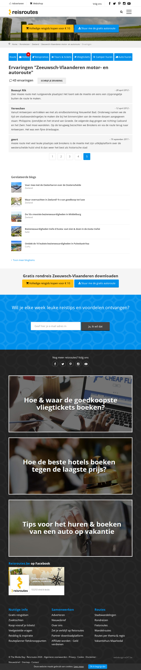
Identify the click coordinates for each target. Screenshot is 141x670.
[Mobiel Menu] (129, 12)
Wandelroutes (103, 630)
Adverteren (18, 3)
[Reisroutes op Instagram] (124, 3)
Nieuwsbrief (59, 620)
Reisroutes (23, 12)
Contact (35, 662)
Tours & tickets (62, 57)
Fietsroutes (101, 625)
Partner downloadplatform (67, 635)
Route (12, 57)
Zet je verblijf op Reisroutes (68, 630)
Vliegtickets (83, 57)
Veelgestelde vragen (20, 630)
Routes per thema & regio (110, 635)
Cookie (80, 657)
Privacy (72, 657)
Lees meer (79, 666)
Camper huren (104, 57)
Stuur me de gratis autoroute (98, 28)
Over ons (57, 625)
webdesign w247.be (122, 657)
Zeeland (35, 44)
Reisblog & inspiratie (21, 635)
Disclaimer (91, 657)
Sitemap (26, 662)
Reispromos (41, 57)
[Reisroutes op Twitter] (114, 3)
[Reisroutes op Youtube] (129, 3)
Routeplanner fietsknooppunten (27, 640)
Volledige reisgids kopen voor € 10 (49, 28)
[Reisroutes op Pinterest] (119, 3)
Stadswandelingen (105, 615)
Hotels (25, 56)
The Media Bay (18, 657)
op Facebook (29, 563)
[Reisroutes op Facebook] (109, 3)
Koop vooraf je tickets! (22, 625)
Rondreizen (25, 44)
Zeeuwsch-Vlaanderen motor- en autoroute (60, 44)
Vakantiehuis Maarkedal (109, 640)
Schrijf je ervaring (52, 80)
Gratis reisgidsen (18, 615)
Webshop (38, 3)
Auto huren (125, 57)
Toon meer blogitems (24, 260)
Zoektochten (16, 620)
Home (14, 44)
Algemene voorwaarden (55, 657)
